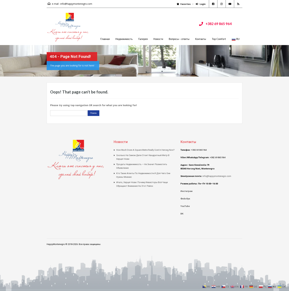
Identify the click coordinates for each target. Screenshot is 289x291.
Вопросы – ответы (179, 38)
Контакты (200, 38)
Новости (158, 38)
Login (202, 4)
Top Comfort (219, 38)
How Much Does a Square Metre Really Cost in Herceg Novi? (145, 150)
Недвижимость (124, 38)
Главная (105, 38)
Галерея (143, 38)
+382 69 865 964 (219, 24)
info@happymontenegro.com (76, 3)
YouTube (185, 206)
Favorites (185, 4)
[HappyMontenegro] (68, 29)
